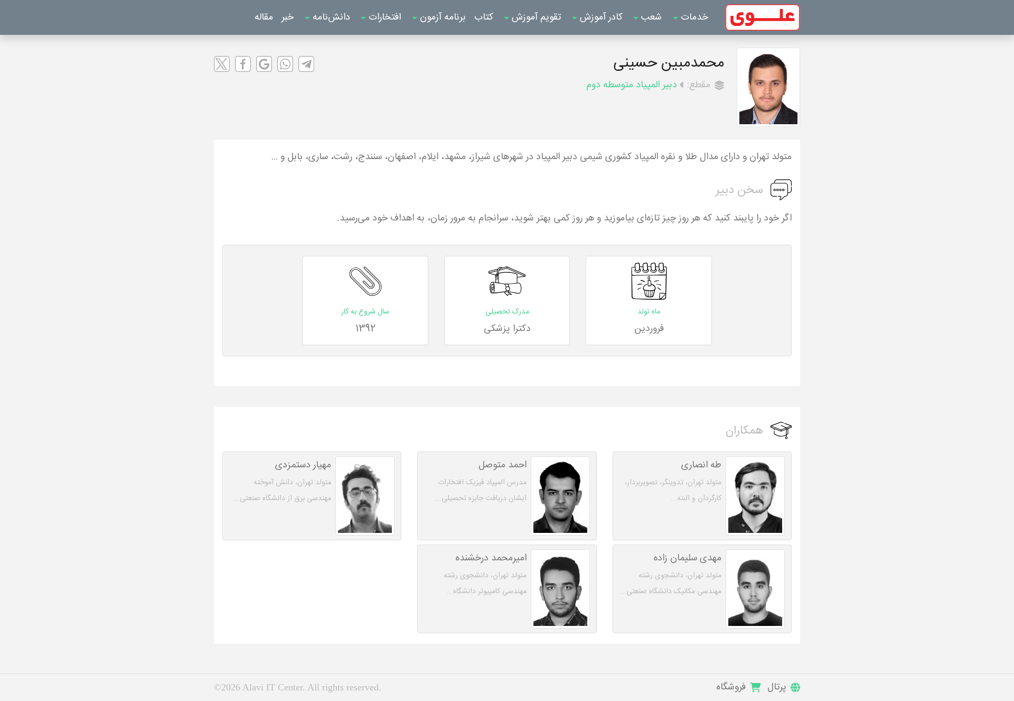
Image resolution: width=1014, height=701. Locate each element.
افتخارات (383, 17)
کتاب (483, 17)
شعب (650, 17)
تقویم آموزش (535, 17)
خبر (287, 17)
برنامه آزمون (441, 17)
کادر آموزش (600, 17)
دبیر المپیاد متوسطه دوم (631, 85)
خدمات (693, 17)
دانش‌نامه (330, 17)
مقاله (264, 17)
